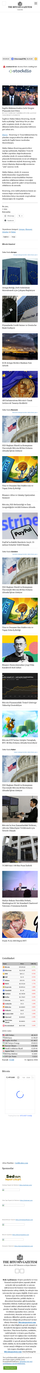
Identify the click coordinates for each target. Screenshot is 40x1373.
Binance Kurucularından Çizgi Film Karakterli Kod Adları (18, 666)
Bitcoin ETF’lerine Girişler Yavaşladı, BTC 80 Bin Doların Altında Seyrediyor (19, 741)
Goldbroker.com (21, 1163)
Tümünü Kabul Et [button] (10, 1368)
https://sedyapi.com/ (25, 1185)
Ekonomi (28, 229)
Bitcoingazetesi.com (27, 1322)
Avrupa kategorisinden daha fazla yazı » (25, 255)
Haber (13, 232)
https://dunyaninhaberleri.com (23, 1246)
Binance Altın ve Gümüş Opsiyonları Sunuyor (18, 496)
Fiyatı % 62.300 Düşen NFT (14, 940)
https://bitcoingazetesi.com (20, 1234)
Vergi (13, 237)
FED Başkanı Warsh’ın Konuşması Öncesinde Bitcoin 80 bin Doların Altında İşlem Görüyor (17, 448)
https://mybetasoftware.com (24, 1219)
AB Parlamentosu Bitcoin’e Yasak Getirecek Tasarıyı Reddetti (17, 401)
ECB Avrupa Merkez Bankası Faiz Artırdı (17, 364)
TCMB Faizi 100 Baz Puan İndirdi (17, 865)
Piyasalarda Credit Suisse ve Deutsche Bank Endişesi (19, 326)
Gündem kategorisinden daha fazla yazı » (25, 554)
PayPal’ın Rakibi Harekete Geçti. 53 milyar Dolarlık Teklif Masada (18, 543)
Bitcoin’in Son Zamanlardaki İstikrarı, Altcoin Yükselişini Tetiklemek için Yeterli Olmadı (19, 828)
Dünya (5, 135)
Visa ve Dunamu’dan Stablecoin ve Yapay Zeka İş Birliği (17, 487)
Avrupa (21, 229)
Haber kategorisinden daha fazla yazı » (26, 752)
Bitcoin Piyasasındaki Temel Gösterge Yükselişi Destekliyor (19, 703)
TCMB (11, 1060)
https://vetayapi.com (26, 1200)
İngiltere (6, 237)
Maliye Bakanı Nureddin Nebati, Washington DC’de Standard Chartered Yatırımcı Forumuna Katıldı (19, 903)
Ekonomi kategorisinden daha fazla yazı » (25, 412)
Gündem (5, 232)
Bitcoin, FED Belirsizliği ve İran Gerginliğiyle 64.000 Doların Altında (18, 505)
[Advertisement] (20, 34)
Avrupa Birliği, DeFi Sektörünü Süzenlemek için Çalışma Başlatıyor (18, 289)
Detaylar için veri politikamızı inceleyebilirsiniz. (17, 1362)
